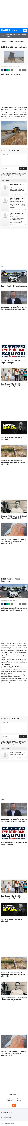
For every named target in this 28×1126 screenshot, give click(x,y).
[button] (20, 70)
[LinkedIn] (7, 70)
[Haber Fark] (9, 30)
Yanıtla (12, 194)
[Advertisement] (14, 14)
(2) (20, 194)
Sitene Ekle (18, 1100)
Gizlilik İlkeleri (10, 1100)
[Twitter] (5, 70)
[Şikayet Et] (25, 194)
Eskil (11, 41)
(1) (17, 194)
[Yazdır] (12, 70)
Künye (13, 1099)
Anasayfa (5, 41)
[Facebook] (2, 70)
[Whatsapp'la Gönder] (9, 70)
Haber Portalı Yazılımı (9, 1123)
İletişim (19, 1099)
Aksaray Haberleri (7, 1112)
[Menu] (25, 30)
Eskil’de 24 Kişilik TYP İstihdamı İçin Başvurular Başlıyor (16, 35)
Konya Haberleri (7, 1117)
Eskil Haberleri (6, 1115)
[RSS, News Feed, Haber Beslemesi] (14, 1105)
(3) (20, 209)
